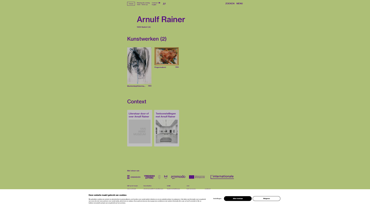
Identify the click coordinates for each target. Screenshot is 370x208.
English (154, 4)
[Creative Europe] (198, 177)
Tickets (131, 4)
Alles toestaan (238, 199)
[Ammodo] (178, 177)
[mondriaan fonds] (166, 177)
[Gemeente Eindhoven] (133, 177)
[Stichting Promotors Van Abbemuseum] (159, 177)
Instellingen (217, 199)
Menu (239, 3)
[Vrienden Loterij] (149, 177)
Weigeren (266, 199)
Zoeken (229, 3)
